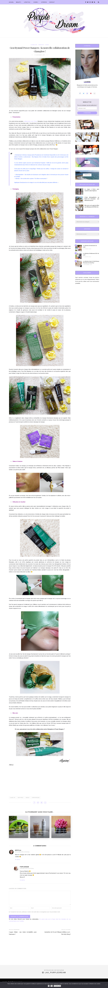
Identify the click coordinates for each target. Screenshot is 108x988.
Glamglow (34, 44)
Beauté (18, 2)
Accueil (11, 2)
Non (52, 986)
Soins (47, 44)
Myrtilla (18, 850)
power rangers (35, 797)
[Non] (106, 985)
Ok (48, 986)
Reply (18, 859)
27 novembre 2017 (40, 55)
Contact (52, 2)
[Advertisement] (40, 782)
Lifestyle (27, 2)
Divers (36, 2)
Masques (41, 44)
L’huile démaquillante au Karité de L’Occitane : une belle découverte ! (92, 199)
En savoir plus (57, 986)
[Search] (98, 2)
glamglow (12, 797)
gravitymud (20, 797)
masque (27, 797)
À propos (44, 2)
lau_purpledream (55, 973)
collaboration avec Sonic (30, 121)
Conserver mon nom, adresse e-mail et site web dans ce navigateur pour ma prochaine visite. (35, 912)
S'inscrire (87, 112)
